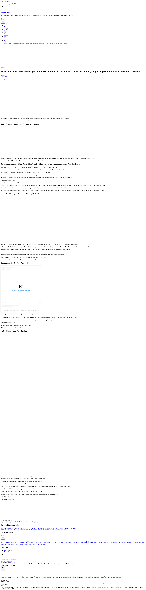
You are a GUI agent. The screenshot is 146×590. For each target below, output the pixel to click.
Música (5, 26)
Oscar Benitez (4, 76)
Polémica (6, 36)
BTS (27, 542)
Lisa (101, 542)
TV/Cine (6, 28)
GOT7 (49, 542)
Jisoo (74, 542)
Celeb (5, 32)
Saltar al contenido (5, 1)
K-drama (84, 542)
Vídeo (5, 31)
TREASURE (29, 544)
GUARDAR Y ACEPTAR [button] (7, 588)
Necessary (4, 580)
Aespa (6, 542)
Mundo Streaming (8, 550)
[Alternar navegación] (1, 18)
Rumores (6, 35)
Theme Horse (9, 561)
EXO (36, 542)
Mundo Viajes (7, 551)
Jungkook (78, 542)
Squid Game (7, 544)
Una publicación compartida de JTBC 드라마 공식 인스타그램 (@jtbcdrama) (21, 310)
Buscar (2, 19)
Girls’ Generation (45, 542)
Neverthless (29, 521)
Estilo (5, 33)
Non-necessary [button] (4, 584)
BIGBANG (13, 542)
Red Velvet (121, 542)
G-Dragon (39, 542)
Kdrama (23, 521)
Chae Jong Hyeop (10, 521)
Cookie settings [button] (4, 565)
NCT (110, 542)
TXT (38, 544)
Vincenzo (43, 544)
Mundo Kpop (6, 12)
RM (125, 542)
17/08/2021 (3, 75)
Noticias (6, 29)
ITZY (55, 542)
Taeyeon (25, 544)
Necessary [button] (3, 578)
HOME (5, 25)
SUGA (17, 544)
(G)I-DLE (2, 542)
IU (57, 542)
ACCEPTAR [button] (12, 565)
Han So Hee (18, 521)
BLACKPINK (20, 542)
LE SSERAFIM (97, 542)
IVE (60, 542)
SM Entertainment (138, 542)
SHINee (132, 542)
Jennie (66, 542)
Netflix (116, 542)
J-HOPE (62, 542)
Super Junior (21, 544)
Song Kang (35, 521)
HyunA (52, 542)
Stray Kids (12, 544)
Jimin (69, 542)
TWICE (34, 544)
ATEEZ (9, 542)
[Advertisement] (73, 55)
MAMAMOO (105, 542)
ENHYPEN (31, 542)
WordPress (12, 562)
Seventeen (128, 542)
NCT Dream (113, 542)
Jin (72, 542)
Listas (5, 37)
